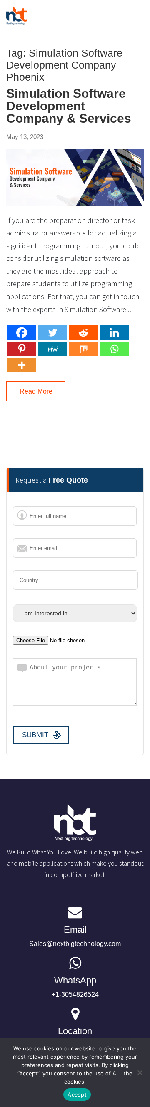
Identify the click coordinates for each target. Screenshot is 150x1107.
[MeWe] (52, 349)
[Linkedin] (114, 332)
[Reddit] (83, 332)
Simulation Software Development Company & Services (68, 106)
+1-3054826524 (75, 986)
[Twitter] (52, 332)
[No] (139, 1072)
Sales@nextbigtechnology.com (75, 935)
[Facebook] (21, 332)
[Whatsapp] (114, 349)
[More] (21, 365)
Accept (77, 1094)
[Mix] (83, 349)
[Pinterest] (21, 349)
